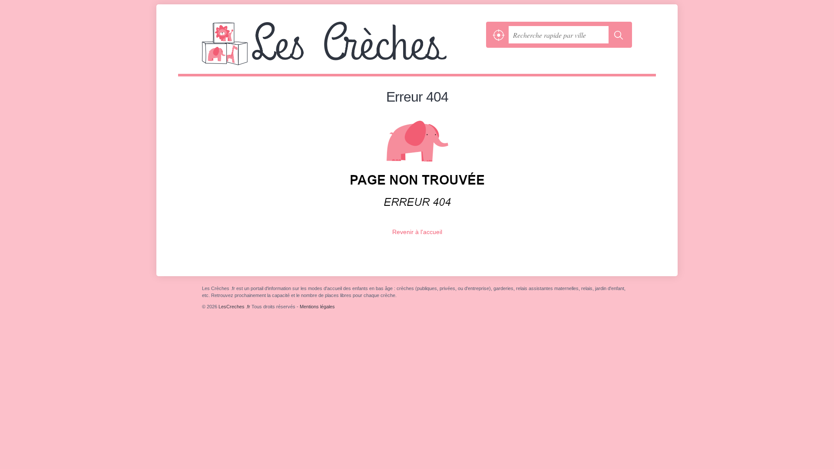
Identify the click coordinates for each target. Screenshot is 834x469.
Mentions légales (317, 306)
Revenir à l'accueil (417, 231)
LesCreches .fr (342, 48)
